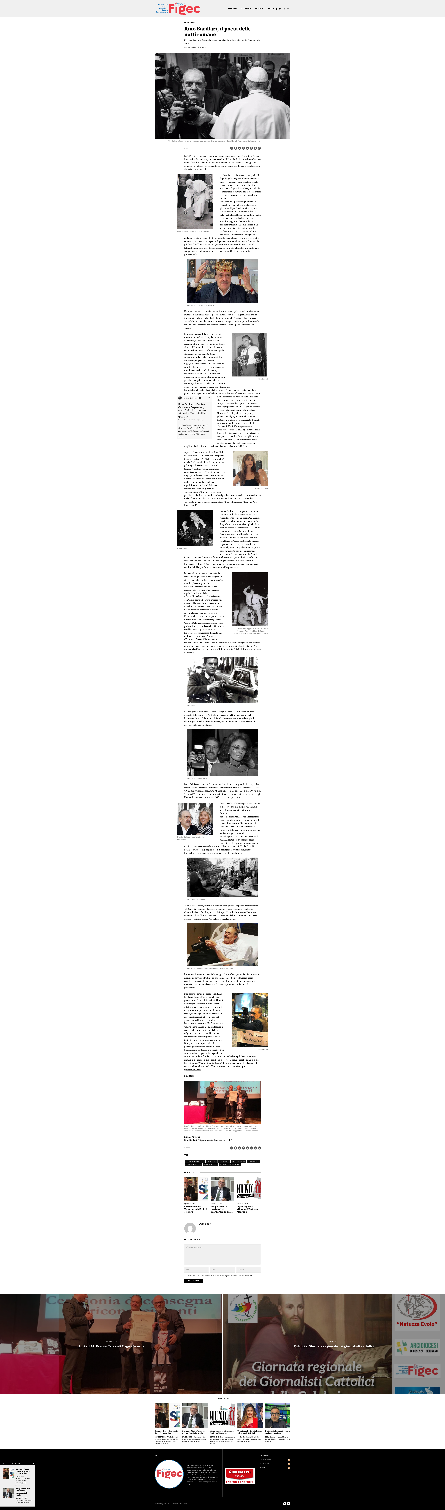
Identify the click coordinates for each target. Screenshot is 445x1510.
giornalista (253, 1161)
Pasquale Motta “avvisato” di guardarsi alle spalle (222, 1209)
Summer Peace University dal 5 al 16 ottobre (195, 1209)
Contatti (270, 8)
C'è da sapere (189, 23)
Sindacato (264, 1464)
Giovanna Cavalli (193, 1165)
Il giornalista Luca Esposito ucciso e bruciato (277, 1432)
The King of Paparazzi (230, 1165)
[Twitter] (279, 8)
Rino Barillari (210, 1165)
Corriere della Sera (194, 1161)
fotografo (224, 1161)
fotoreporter (238, 1161)
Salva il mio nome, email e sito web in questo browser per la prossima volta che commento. (220, 1276)
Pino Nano (205, 1223)
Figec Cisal (211, 1161)
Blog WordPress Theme (180, 1503)
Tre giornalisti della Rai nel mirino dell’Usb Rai (249, 1432)
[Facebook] (276, 8)
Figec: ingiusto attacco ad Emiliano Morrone (248, 1209)
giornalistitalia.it (193, 1069)
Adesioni (258, 8)
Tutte (199, 23)
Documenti (245, 8)
